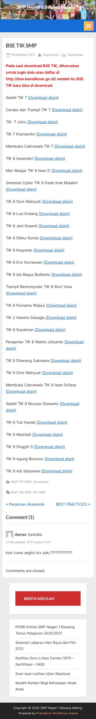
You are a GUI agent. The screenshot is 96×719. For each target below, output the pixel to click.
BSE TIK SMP (21, 482)
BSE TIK (17, 492)
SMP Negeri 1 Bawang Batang (46, 7)
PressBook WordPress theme (57, 713)
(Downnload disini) (56, 238)
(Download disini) (43, 97)
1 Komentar (75, 55)
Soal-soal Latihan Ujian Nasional (42, 674)
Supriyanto (51, 55)
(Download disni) (60, 458)
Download (40, 482)
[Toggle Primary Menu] (89, 26)
